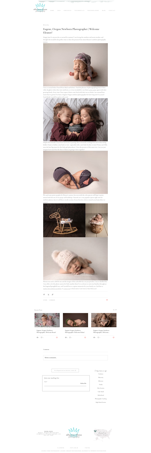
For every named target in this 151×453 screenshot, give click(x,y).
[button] (59, 10)
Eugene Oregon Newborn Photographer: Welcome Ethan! (75, 331)
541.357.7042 (48, 435)
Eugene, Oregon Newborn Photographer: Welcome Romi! (46, 331)
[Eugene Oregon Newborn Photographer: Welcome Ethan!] (75, 320)
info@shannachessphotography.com (49, 434)
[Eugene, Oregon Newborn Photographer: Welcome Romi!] (47, 320)
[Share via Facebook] (44, 294)
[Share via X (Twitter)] (48, 294)
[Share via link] (52, 294)
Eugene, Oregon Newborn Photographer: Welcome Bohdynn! (101, 331)
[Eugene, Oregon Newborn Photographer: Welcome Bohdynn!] (103, 320)
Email (45, 381)
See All (115, 309)
